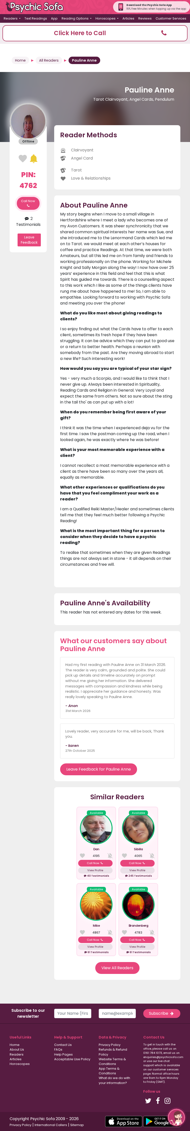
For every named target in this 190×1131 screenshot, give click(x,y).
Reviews (145, 18)
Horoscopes (20, 1064)
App (54, 18)
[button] (95, 33)
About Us (17, 1049)
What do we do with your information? (114, 1080)
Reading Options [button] (75, 18)
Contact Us (63, 1045)
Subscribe (159, 1013)
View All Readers (117, 968)
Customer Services (171, 18)
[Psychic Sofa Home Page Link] (37, 7)
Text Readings (35, 18)
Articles (128, 18)
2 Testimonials (28, 221)
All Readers (49, 60)
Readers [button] (11, 18)
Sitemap (77, 1125)
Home (20, 60)
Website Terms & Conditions (112, 1061)
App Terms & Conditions (109, 1070)
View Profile (95, 870)
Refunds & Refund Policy (113, 1051)
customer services (166, 1069)
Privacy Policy (109, 1045)
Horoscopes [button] (105, 18)
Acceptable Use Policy (72, 1059)
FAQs (58, 1049)
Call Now (28, 201)
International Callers (51, 1125)
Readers (17, 1054)
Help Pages (63, 1054)
